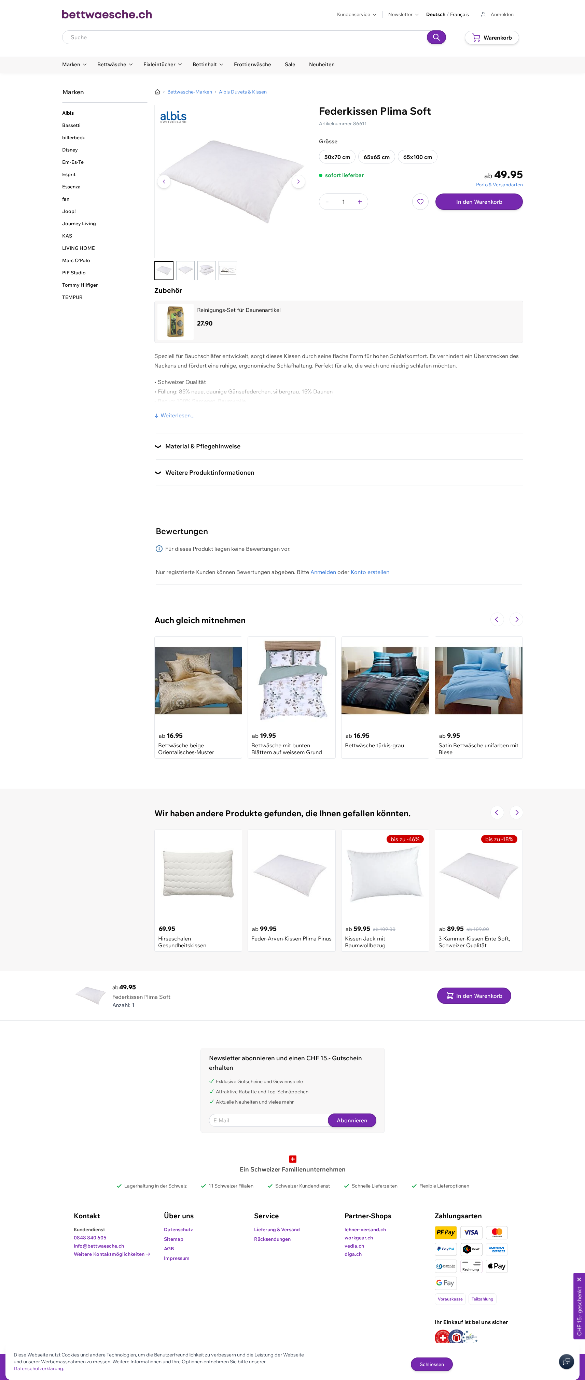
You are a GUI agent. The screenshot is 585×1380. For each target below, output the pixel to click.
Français (459, 14)
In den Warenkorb (479, 201)
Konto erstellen (370, 572)
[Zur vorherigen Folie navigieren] (497, 619)
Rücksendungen (272, 1239)
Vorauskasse (450, 1299)
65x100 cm (417, 157)
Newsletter (400, 14)
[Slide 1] (163, 270)
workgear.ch (359, 1238)
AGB (169, 1249)
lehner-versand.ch (365, 1229)
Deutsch (435, 14)
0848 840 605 (90, 1238)
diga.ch (353, 1254)
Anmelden (323, 572)
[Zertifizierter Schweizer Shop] (443, 1337)
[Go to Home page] (107, 14)
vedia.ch (354, 1246)
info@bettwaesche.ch (99, 1246)
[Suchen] (436, 37)
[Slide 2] (185, 270)
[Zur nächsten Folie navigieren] (516, 619)
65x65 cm (377, 157)
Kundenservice (353, 14)
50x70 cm (337, 157)
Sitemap (173, 1239)
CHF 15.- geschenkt (579, 1311)
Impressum (177, 1258)
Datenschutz (178, 1229)
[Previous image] (164, 181)
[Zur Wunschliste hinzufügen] (420, 201)
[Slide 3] (206, 270)
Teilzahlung (482, 1299)
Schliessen (432, 1364)
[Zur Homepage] (157, 92)
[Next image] (298, 181)
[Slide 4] (228, 270)
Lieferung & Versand (277, 1229)
